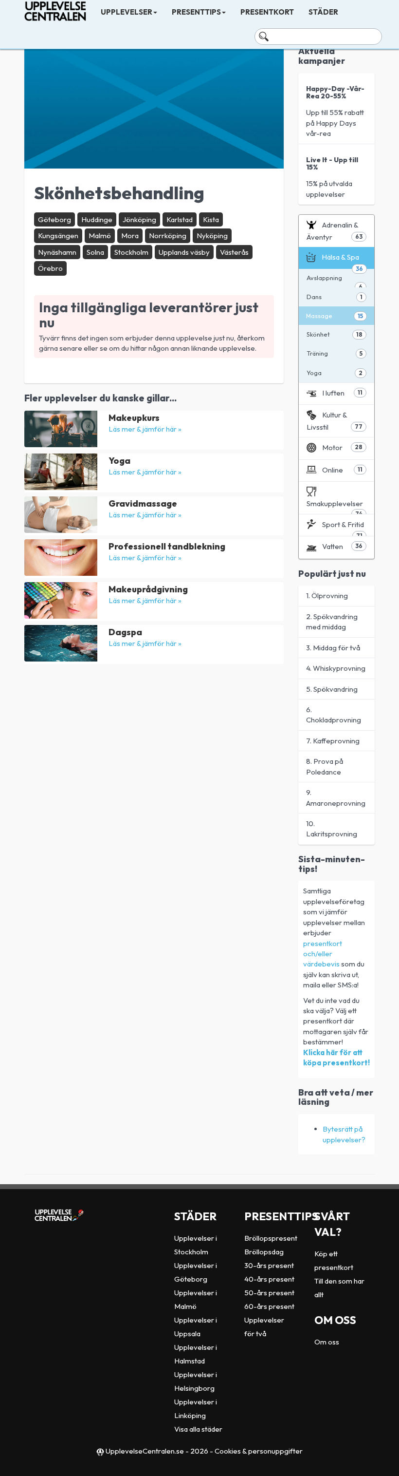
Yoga (335, 373)
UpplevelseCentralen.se (145, 1451)
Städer (323, 12)
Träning (335, 353)
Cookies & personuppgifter (259, 1451)
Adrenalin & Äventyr (335, 230)
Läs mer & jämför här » (145, 429)
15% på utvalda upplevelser (332, 177)
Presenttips (196, 12)
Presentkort (267, 12)
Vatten (342, 546)
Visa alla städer (198, 1429)
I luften (342, 392)
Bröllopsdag (264, 1251)
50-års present (269, 1292)
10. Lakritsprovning (331, 828)
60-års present (269, 1306)
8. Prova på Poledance (324, 766)
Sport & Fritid (343, 528)
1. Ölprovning (327, 595)
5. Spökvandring (332, 689)
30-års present (269, 1265)
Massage (334, 316)
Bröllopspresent (270, 1238)
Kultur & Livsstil (335, 420)
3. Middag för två (333, 647)
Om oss (326, 1341)
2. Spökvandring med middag (332, 621)
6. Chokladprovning (333, 714)
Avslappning (335, 280)
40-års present (269, 1279)
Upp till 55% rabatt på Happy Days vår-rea (335, 111)
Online (342, 469)
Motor (342, 447)
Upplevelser (126, 12)
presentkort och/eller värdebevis (322, 954)
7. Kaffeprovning (333, 740)
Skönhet (335, 334)
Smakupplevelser (335, 506)
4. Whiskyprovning (335, 668)
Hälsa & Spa (342, 260)
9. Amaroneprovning (335, 797)
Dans (335, 297)
